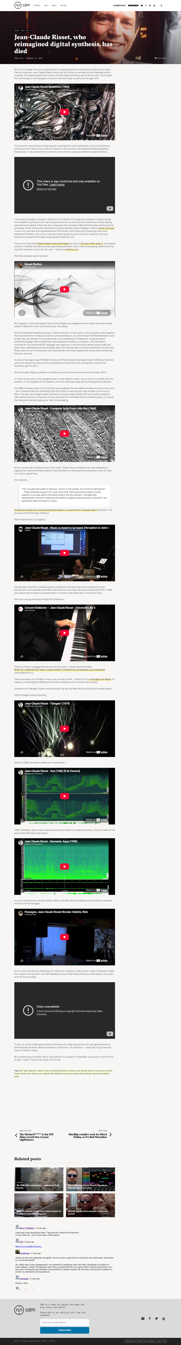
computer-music (43, 1071)
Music (54, 5)
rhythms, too (71, 250)
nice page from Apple (100, 679)
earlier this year (106, 228)
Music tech (25, 30)
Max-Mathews (57, 1073)
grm (101, 1071)
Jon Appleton (45, 1073)
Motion (64, 5)
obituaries (67, 1073)
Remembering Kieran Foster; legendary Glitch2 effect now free (87, 1186)
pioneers (76, 1073)
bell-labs (23, 1071)
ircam (105, 1071)
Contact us (141, 1341)
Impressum (130, 1341)
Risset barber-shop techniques (53, 244)
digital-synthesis (68, 1071)
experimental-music (84, 1071)
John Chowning (33, 1073)
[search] (161, 5)
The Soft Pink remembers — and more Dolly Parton (37, 1186)
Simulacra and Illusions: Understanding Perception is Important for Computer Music (55, 510)
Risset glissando (94, 1073)
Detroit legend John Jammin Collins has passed (88, 1212)
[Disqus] (64, 1257)
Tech (46, 5)
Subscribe (64, 1330)
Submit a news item (157, 1341)
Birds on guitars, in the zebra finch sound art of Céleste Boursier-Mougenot (38, 1212)
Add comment (161, 58)
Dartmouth (55, 1071)
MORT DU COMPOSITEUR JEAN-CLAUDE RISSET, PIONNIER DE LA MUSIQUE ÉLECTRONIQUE (59, 670)
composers (32, 1071)
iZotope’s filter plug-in (91, 244)
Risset (83, 1073)
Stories (36, 5)
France (96, 1071)
